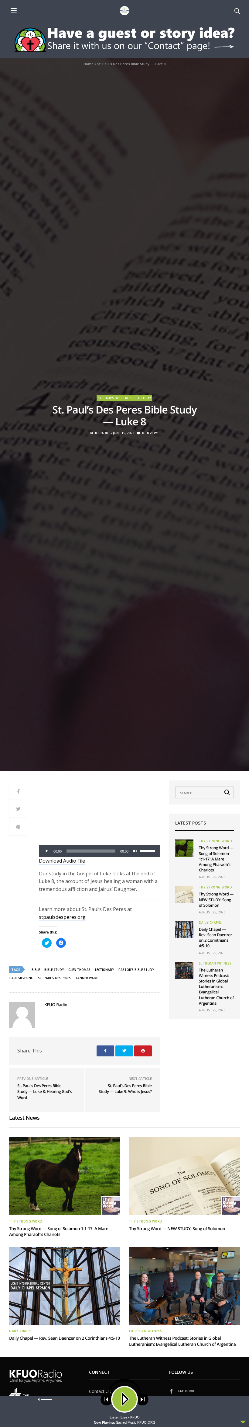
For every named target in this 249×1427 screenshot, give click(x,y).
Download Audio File (62, 860)
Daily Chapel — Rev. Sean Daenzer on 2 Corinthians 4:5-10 (215, 937)
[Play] (47, 851)
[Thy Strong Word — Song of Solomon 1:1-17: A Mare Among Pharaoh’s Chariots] (184, 848)
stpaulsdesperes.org (62, 917)
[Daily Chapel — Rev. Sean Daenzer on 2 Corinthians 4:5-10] (184, 929)
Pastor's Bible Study (136, 970)
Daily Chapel (210, 922)
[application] (99, 851)
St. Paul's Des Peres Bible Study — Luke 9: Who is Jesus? (125, 1088)
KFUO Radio (100, 433)
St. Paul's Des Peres (54, 978)
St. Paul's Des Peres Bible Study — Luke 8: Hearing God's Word (44, 1091)
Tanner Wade (86, 978)
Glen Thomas (79, 970)
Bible (36, 970)
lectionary (104, 970)
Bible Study (54, 970)
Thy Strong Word (215, 841)
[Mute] (135, 851)
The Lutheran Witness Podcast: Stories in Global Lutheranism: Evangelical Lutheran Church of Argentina (216, 986)
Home (89, 63)
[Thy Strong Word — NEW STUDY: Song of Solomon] (184, 894)
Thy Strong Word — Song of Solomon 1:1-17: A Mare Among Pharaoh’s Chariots (216, 859)
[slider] (148, 850)
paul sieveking (21, 978)
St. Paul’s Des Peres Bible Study (124, 398)
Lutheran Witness (215, 963)
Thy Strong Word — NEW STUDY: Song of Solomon (216, 899)
